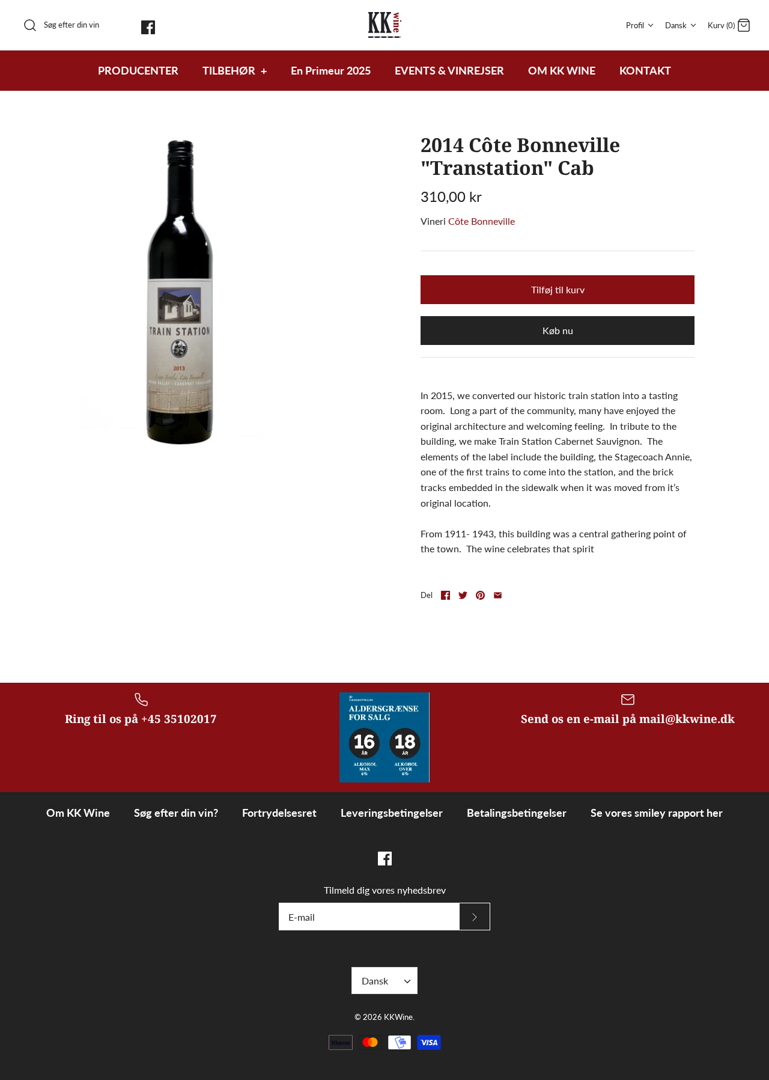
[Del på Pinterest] (480, 595)
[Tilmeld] (475, 916)
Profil (635, 25)
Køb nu (558, 330)
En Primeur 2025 (331, 70)
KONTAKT (645, 70)
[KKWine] (384, 25)
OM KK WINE (561, 70)
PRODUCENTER (138, 70)
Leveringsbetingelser (392, 812)
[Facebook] (148, 27)
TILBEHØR (234, 70)
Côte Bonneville (481, 221)
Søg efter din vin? (176, 812)
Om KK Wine (78, 812)
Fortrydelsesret (279, 812)
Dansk (676, 25)
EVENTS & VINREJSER (449, 70)
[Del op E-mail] (497, 595)
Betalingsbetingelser (517, 812)
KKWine (398, 1017)
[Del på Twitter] (462, 595)
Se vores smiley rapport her (657, 812)
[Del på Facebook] (445, 595)
